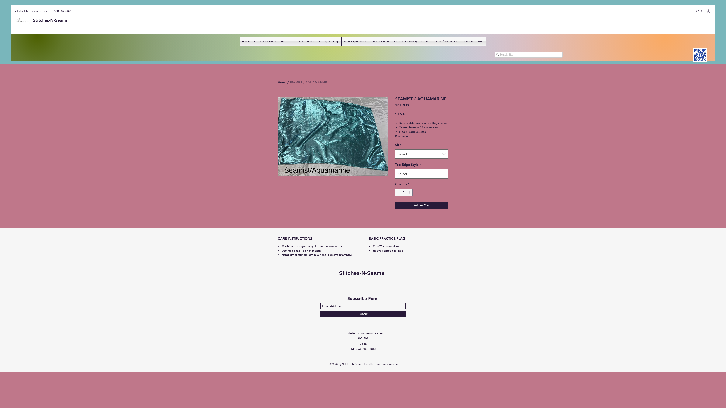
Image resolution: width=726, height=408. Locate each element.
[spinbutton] (404, 192)
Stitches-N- (44, 20)
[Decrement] (398, 192)
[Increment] (409, 192)
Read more (402, 136)
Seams (61, 20)
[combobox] (421, 154)
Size (399, 145)
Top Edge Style (408, 164)
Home (282, 82)
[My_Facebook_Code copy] (700, 55)
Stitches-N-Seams (361, 273)
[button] (708, 11)
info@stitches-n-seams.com (31, 10)
